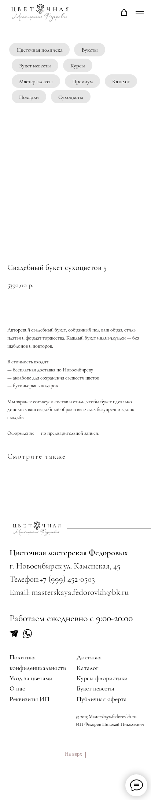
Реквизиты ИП (29, 699)
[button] (124, 12)
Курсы (77, 65)
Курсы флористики (102, 678)
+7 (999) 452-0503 (67, 579)
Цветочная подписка (39, 50)
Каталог (121, 81)
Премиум (82, 81)
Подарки (29, 97)
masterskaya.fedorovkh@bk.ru (80, 592)
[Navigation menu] (140, 12)
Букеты (90, 50)
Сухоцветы (70, 97)
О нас (17, 688)
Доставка (89, 657)
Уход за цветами (31, 678)
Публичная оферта (102, 699)
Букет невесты (35, 65)
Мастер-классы (36, 81)
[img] (37, 529)
